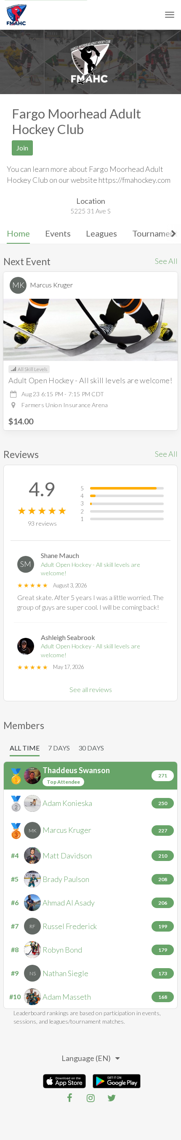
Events (58, 233)
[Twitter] (111, 1098)
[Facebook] (69, 1098)
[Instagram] (90, 1098)
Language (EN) (86, 1058)
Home (18, 233)
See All (166, 261)
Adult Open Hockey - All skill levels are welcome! (90, 569)
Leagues (101, 233)
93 (42, 523)
